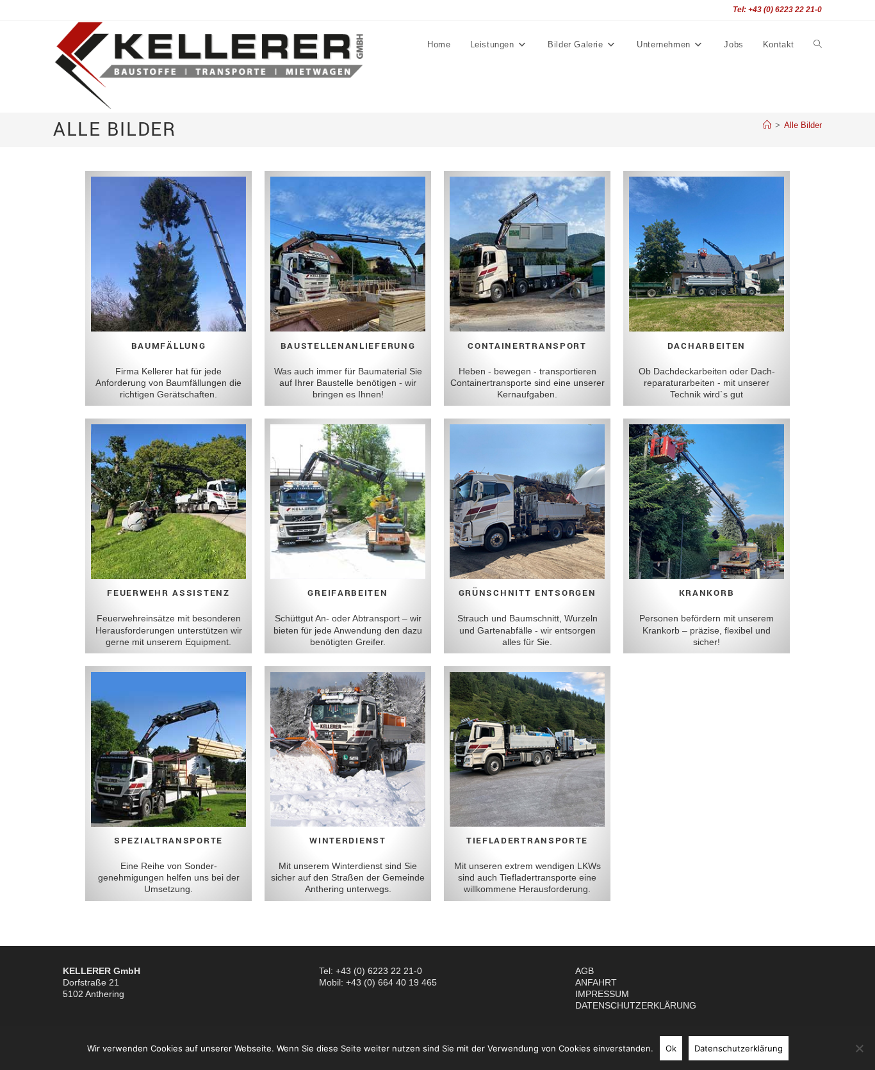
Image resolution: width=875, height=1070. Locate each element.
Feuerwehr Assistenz (168, 593)
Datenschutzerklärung (738, 1048)
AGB (584, 971)
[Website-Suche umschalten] (817, 44)
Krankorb (707, 593)
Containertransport (527, 346)
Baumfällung (168, 346)
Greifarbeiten (347, 593)
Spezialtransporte (168, 840)
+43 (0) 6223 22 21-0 (379, 971)
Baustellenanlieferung (348, 346)
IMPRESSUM (602, 994)
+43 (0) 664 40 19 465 (391, 982)
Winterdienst (347, 840)
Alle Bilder (803, 125)
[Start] (767, 125)
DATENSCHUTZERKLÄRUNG (635, 1005)
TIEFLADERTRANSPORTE (527, 840)
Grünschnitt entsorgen (527, 593)
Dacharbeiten (706, 346)
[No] (859, 1048)
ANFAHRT (596, 982)
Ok (671, 1048)
